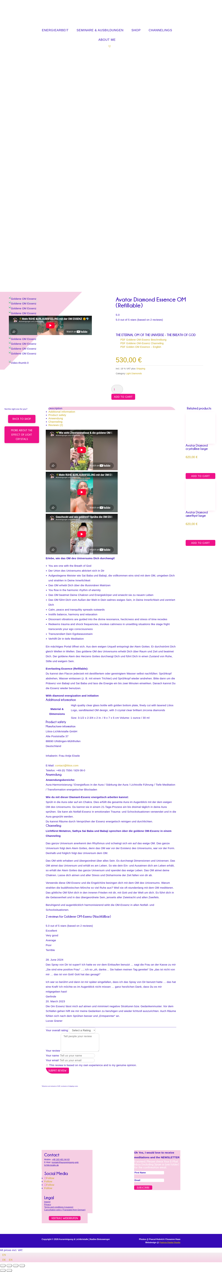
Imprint (47, 1202)
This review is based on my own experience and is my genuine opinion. (93, 1065)
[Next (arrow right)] (9, 1270)
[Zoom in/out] (3, 1265)
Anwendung (55, 418)
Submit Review (57, 1070)
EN (4, 1254)
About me (107, 39)
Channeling (55, 421)
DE (4, 1259)
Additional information (61, 411)
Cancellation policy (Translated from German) (64, 1210)
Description (55, 408)
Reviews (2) (55, 425)
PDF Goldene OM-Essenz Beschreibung (143, 339)
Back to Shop (22, 418)
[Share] (15, 1265)
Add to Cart (123, 396)
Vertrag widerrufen (64, 1218)
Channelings (160, 30)
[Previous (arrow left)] (3, 1270)
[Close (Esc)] (22, 1265)
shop (136, 30)
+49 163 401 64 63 (61, 1159)
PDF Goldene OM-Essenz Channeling (142, 343)
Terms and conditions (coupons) (58, 1207)
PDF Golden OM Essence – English (140, 346)
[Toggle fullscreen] (9, 1265)
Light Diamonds (134, 373)
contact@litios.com (66, 765)
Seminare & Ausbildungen (100, 30)
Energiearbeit (55, 30)
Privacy (47, 1204)
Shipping (140, 368)
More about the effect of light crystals (22, 434)
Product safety (57, 414)
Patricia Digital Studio (169, 1242)
